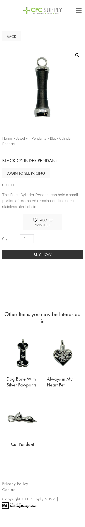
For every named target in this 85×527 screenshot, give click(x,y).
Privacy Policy (15, 483)
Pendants (38, 138)
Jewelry (22, 138)
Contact (9, 489)
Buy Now (42, 254)
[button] (77, 55)
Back (11, 36)
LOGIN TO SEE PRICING (26, 173)
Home (7, 138)
